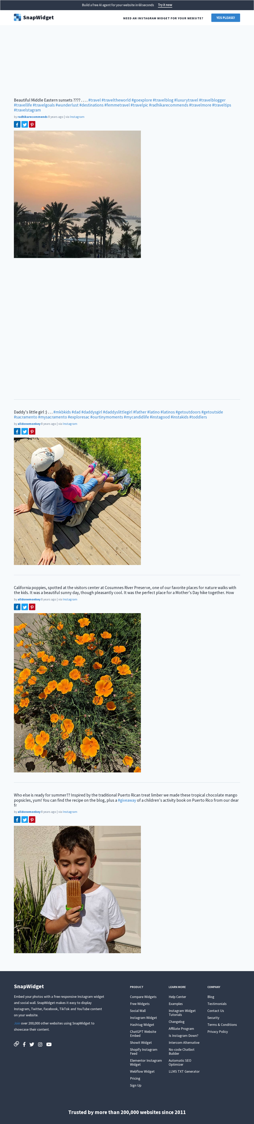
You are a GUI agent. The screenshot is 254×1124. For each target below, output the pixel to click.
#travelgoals (44, 105)
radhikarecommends (33, 117)
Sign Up (135, 1085)
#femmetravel (117, 105)
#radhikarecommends (168, 105)
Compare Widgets (143, 996)
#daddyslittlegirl (117, 412)
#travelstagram (27, 110)
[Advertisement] (127, 60)
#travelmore (200, 105)
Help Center (177, 996)
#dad (76, 412)
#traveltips (221, 105)
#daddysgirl (91, 412)
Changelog (177, 1021)
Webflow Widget (142, 1071)
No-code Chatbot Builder (181, 1051)
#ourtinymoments (106, 417)
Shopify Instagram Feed (143, 1051)
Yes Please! (225, 18)
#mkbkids (62, 412)
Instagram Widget (143, 1017)
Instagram (77, 117)
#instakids (180, 417)
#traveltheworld (116, 100)
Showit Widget (141, 1042)
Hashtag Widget (142, 1024)
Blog (210, 996)
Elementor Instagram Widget (146, 1062)
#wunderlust (67, 105)
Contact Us (215, 1010)
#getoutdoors (188, 412)
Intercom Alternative (184, 1042)
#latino (153, 412)
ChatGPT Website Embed (143, 1033)
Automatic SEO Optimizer (180, 1062)
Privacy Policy (217, 1031)
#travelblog (163, 100)
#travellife (23, 105)
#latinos (168, 412)
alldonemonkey (29, 424)
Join (17, 1023)
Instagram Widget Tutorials (182, 1012)
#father (139, 412)
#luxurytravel (186, 100)
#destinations (91, 105)
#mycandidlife (136, 417)
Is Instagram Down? (183, 1035)
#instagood (160, 417)
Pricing (135, 1078)
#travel (94, 100)
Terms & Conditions (222, 1024)
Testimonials (217, 1003)
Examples (176, 1003)
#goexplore (142, 100)
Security (213, 1017)
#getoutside (212, 412)
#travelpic (139, 105)
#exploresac (78, 417)
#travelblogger (212, 100)
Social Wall (138, 1010)
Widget (38, 17)
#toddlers (198, 417)
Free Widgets (140, 1003)
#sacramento (25, 417)
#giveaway (127, 800)
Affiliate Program (181, 1028)
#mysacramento (52, 417)
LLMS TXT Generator (184, 1071)
